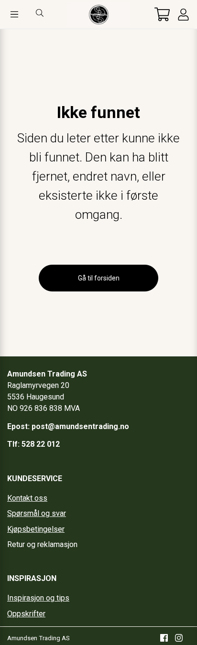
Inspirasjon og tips (38, 597)
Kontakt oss (27, 498)
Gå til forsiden (99, 278)
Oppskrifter (26, 613)
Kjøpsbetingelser (36, 529)
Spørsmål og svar (36, 513)
